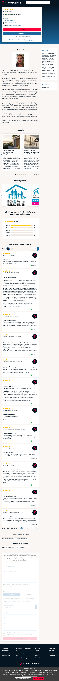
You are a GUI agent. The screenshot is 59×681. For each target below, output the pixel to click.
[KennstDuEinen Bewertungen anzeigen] (8, 249)
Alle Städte (5, 648)
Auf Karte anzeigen (8, 20)
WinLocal (51, 650)
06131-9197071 (13, 23)
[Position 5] (23, 174)
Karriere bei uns (53, 655)
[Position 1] (15, 174)
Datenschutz (19, 648)
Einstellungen (27, 648)
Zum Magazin (35, 174)
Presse (37, 650)
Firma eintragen (6, 655)
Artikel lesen (6, 168)
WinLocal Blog (52, 653)
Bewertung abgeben (29, 40)
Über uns (37, 648)
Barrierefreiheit (39, 658)
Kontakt (37, 655)
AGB (17, 650)
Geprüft (33, 265)
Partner (37, 653)
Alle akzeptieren (38, 678)
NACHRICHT (23, 33)
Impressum (52, 648)
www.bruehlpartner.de (15, 25)
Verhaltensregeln (20, 653)
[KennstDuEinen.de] (11, 2)
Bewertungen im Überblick (16, 39)
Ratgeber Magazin (6, 653)
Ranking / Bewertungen (22, 658)
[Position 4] (21, 174)
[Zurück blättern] (1, 154)
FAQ (17, 655)
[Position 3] (19, 174)
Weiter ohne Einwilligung (23, 678)
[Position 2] (17, 174)
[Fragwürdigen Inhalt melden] (36, 265)
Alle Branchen (5, 650)
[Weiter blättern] (38, 154)
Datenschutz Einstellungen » (20, 560)
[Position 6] (25, 174)
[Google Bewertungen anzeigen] (12, 249)
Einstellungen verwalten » (29, 676)
